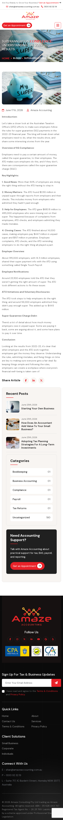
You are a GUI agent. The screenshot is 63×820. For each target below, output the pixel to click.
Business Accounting (31, 481)
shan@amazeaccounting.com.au (24, 6)
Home (6, 58)
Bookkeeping (31, 471)
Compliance (31, 490)
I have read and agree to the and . (32, 693)
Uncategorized (31, 517)
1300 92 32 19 (50, 6)
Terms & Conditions (47, 691)
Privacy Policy (17, 694)
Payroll (31, 499)
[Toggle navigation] (58, 25)
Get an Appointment (49, 2)
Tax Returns (31, 508)
